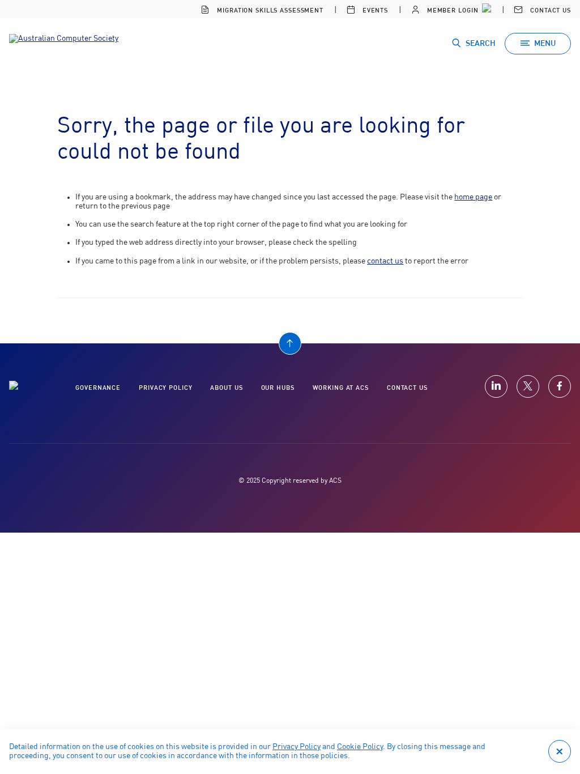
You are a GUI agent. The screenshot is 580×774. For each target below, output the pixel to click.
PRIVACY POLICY (165, 388)
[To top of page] (290, 343)
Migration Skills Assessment (269, 10)
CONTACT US (407, 388)
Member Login (451, 10)
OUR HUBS (278, 388)
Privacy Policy (296, 747)
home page (473, 197)
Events (374, 10)
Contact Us (549, 10)
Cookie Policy (360, 747)
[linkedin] (496, 386)
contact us (385, 261)
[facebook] (559, 386)
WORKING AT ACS (341, 388)
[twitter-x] (528, 386)
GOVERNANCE (98, 388)
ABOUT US (226, 388)
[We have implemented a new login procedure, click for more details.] (485, 9)
